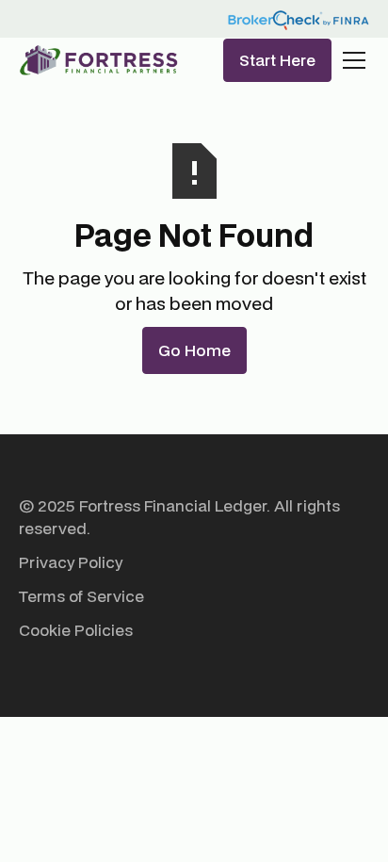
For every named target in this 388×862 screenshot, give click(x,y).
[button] (350, 60)
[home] (98, 60)
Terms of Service (81, 596)
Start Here (277, 60)
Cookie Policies (76, 630)
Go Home (194, 350)
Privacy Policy (70, 562)
